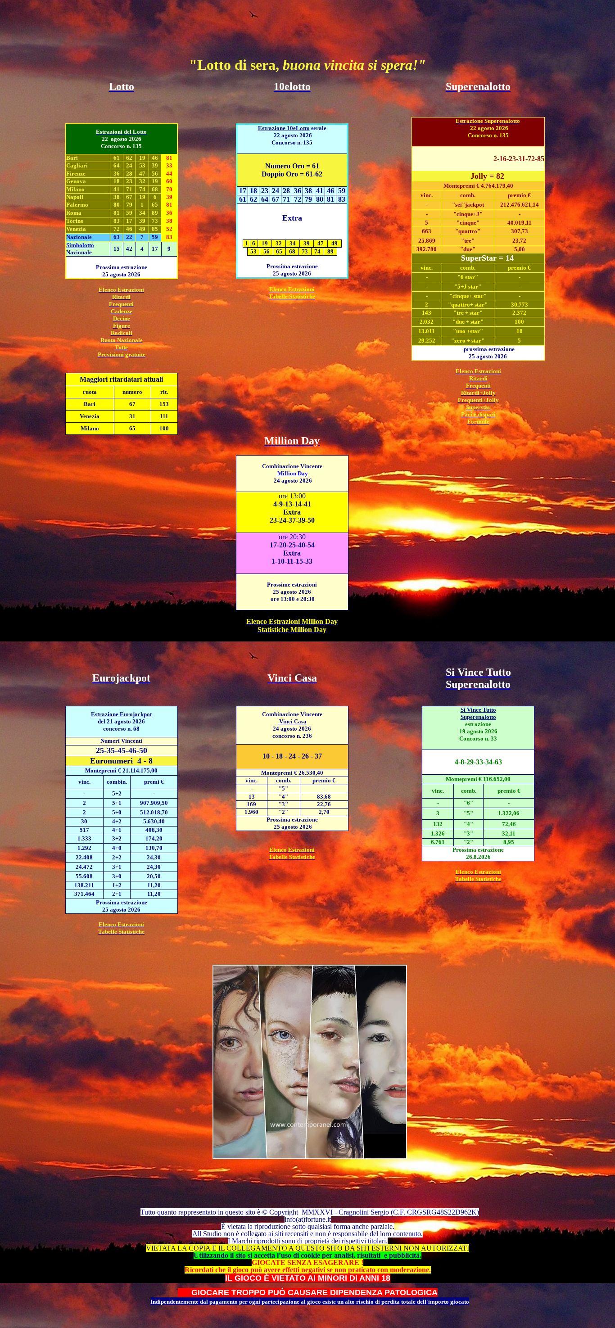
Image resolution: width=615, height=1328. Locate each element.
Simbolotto (80, 245)
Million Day (292, 473)
